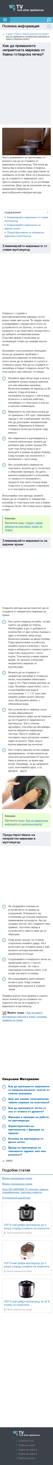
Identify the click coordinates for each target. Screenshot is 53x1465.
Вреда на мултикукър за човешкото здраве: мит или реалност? (27, 1151)
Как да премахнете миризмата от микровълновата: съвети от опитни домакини (29, 1090)
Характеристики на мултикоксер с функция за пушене (26, 1129)
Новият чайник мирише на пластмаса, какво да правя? (24, 526)
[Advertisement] (26, 83)
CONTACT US (26, 1441)
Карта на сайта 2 (28, 1450)
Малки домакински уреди (17, 1178)
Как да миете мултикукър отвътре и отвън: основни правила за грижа (24, 1016)
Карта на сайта (27, 1445)
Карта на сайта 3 (28, 1454)
